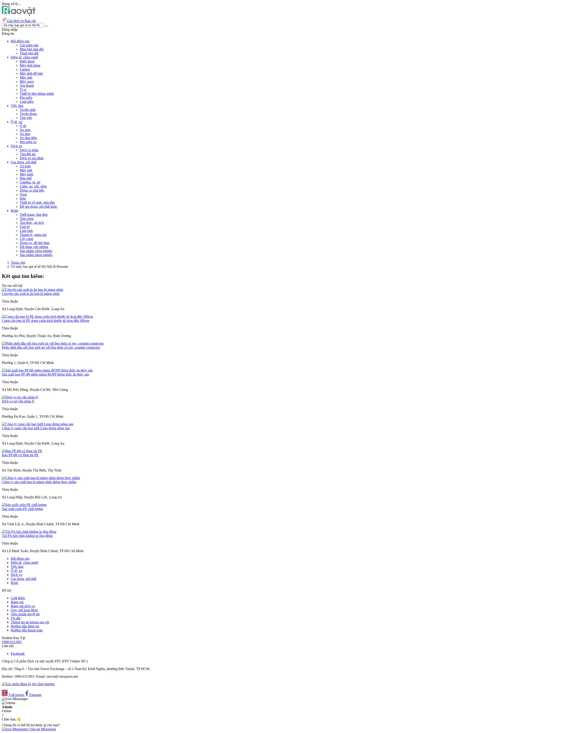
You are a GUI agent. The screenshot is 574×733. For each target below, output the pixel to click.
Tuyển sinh (27, 110)
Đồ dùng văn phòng (34, 247)
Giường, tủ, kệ (30, 182)
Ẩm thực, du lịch (32, 223)
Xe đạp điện (28, 138)
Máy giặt (26, 170)
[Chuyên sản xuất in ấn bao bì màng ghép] (32, 290)
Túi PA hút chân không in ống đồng (27, 536)
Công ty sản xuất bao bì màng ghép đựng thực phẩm (39, 482)
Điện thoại (27, 61)
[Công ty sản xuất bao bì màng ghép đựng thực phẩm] (41, 478)
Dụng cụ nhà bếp (32, 190)
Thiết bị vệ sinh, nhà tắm (37, 202)
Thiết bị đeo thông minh (37, 93)
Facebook (18, 653)
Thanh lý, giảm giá (33, 235)
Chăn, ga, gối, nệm (33, 186)
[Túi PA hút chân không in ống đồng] (29, 532)
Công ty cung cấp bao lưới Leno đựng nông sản (36, 428)
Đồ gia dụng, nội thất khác (38, 206)
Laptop (25, 69)
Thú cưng (27, 219)
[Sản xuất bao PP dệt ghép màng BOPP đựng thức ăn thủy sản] (47, 370)
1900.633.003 (12, 642)
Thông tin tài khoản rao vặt (30, 622)
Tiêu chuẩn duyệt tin (25, 614)
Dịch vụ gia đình (31, 158)
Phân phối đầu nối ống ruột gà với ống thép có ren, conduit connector (51, 347)
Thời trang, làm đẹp (34, 214)
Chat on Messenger (42, 729)
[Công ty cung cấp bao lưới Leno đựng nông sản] (37, 424)
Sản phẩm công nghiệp (36, 251)
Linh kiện (26, 102)
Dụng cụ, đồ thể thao (35, 243)
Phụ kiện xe (28, 142)
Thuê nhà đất (29, 53)
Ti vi (23, 89)
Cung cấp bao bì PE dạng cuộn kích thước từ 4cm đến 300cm (45, 320)
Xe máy (25, 130)
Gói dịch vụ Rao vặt (21, 21)
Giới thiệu (18, 598)
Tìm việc (26, 118)
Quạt (23, 194)
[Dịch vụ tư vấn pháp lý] (20, 397)
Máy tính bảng (30, 65)
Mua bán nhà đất (31, 49)
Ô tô (23, 126)
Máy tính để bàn (31, 73)
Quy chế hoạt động (24, 610)
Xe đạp (25, 134)
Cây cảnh (26, 239)
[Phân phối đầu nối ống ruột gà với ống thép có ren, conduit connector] (53, 343)
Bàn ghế (26, 178)
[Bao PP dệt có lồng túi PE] (22, 451)
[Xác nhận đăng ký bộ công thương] (28, 684)
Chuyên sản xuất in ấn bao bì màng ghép (31, 294)
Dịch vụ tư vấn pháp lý (18, 401)
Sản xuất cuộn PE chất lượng (22, 509)
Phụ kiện (26, 97)
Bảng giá (17, 602)
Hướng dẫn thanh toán (27, 630)
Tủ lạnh (25, 166)
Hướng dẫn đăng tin (25, 626)
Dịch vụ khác (29, 150)
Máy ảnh (26, 77)
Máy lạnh (26, 174)
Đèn (23, 198)
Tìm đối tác (28, 154)
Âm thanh (27, 85)
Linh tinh (26, 231)
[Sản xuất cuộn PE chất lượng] (24, 505)
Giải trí (25, 227)
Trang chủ (18, 262)
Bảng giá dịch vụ (23, 606)
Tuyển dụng (28, 114)
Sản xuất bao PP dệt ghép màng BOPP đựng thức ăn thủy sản (45, 374)
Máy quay (27, 81)
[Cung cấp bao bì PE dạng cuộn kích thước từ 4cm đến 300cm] (47, 316)
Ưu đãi (15, 618)
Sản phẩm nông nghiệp (36, 255)
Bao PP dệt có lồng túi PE (20, 455)
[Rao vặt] (19, 15)
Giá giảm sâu (29, 45)
